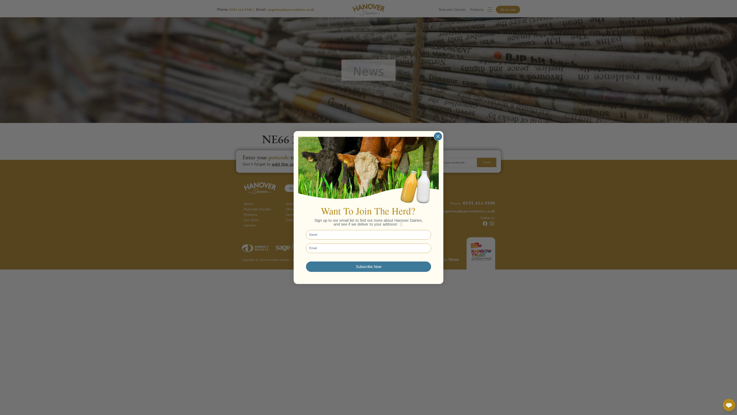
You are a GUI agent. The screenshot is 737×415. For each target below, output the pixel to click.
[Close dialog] (438, 136)
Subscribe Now (368, 267)
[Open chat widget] (729, 405)
